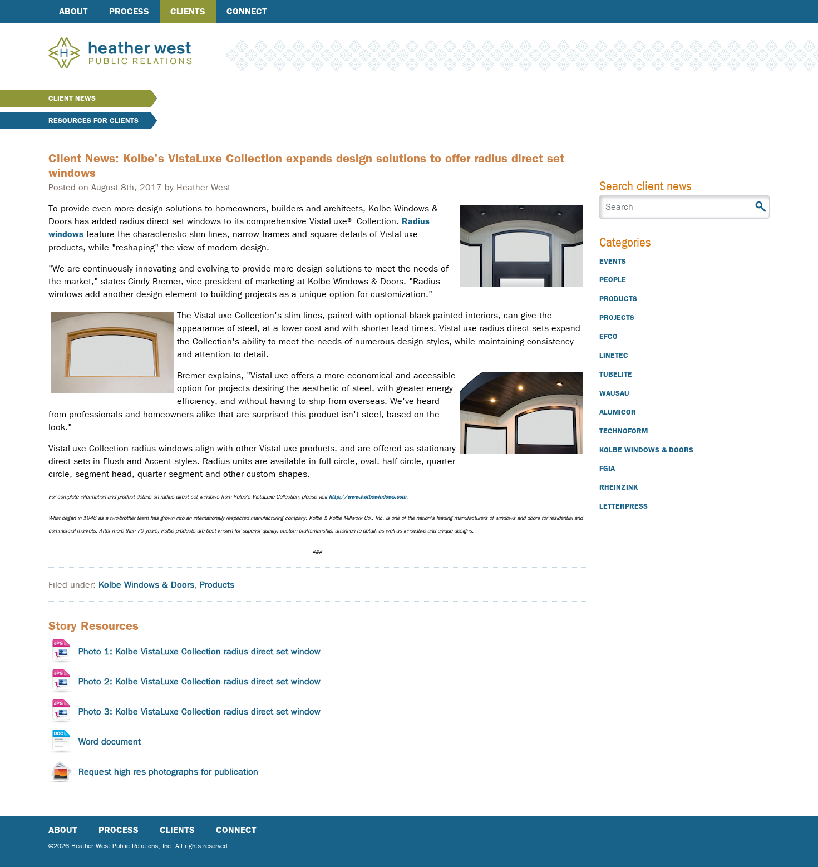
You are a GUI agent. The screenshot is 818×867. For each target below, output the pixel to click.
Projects (616, 317)
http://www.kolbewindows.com (367, 496)
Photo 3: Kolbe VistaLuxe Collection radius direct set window (199, 711)
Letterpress (623, 506)
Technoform (623, 431)
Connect (246, 11)
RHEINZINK (618, 487)
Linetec (613, 355)
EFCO (608, 336)
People (612, 279)
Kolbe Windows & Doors (146, 584)
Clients (187, 11)
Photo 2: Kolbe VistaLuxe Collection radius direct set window (199, 681)
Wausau (614, 393)
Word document (109, 741)
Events (612, 261)
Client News (72, 98)
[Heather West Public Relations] (138, 54)
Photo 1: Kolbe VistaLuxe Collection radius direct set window (199, 651)
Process (129, 11)
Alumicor (617, 412)
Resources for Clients (93, 120)
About (73, 11)
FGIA (607, 468)
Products (217, 584)
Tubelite (615, 374)
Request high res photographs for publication (168, 771)
